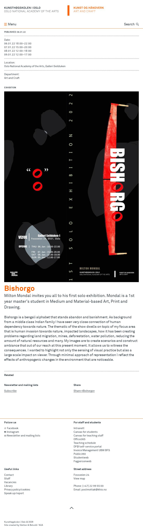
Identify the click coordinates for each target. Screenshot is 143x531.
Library (8, 486)
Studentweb (81, 457)
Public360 (80, 454)
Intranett (79, 428)
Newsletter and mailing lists (23, 435)
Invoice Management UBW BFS (92, 450)
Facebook (12, 428)
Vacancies (10, 482)
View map (79, 478)
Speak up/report (14, 493)
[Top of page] (71, 508)
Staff (7, 478)
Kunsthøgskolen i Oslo (15, 522)
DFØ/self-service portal (87, 446)
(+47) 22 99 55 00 (93, 486)
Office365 (79, 439)
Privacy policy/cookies (17, 489)
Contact (9, 475)
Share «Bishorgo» (84, 391)
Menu (12, 24)
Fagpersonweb (82, 461)
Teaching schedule (85, 443)
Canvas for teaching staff (88, 435)
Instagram (13, 432)
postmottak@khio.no (94, 489)
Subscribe (10, 391)
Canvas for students (86, 432)
